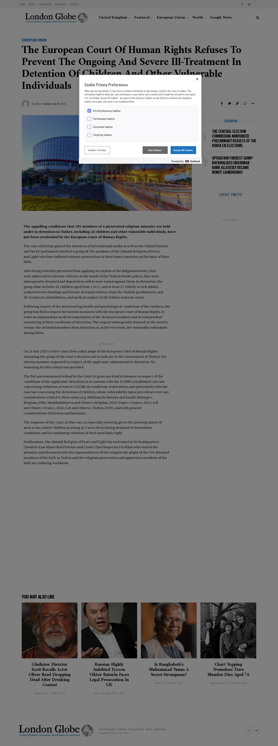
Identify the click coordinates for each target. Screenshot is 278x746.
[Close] (197, 79)
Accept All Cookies (183, 150)
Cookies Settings (97, 150)
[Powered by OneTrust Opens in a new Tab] (185, 161)
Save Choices (155, 150)
